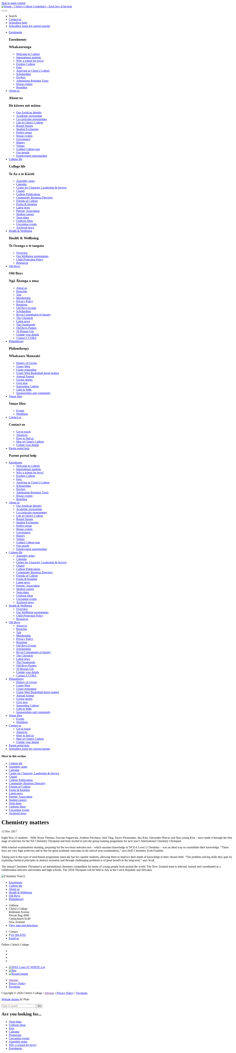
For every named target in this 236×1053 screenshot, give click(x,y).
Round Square (24, 125)
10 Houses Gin (25, 331)
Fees (19, 67)
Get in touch (23, 431)
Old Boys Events (26, 308)
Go (39, 1006)
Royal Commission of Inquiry (33, 314)
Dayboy (21, 77)
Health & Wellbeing (20, 230)
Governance (23, 139)
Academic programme (29, 115)
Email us (14, 938)
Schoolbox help (18, 22)
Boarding (21, 87)
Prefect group (24, 132)
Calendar (21, 184)
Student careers (25, 214)
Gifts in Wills (24, 389)
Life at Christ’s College (29, 122)
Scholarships (23, 74)
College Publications (28, 194)
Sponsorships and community (33, 393)
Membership (23, 298)
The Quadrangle (25, 324)
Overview (22, 252)
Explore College (25, 64)
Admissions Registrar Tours (32, 80)
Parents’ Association (28, 210)
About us (14, 90)
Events (20, 410)
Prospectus (15, 1035)
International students (28, 57)
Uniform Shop (24, 220)
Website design (10, 999)
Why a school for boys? (30, 60)
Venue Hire (15, 396)
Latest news (23, 207)
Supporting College (27, 386)
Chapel (20, 190)
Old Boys (14, 266)
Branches (21, 291)
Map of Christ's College (30, 441)
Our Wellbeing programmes (32, 256)
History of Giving (26, 363)
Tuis (18, 294)
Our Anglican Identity (29, 112)
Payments (14, 986)
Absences (21, 435)
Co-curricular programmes (31, 119)
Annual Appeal (25, 376)
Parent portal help (19, 448)
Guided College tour (28, 149)
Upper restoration (26, 369)
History (20, 142)
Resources (22, 262)
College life (15, 159)
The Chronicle (24, 318)
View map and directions (23, 925)
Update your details (27, 334)
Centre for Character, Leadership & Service (41, 187)
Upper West (23, 366)
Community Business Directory (34, 197)
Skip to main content (13, 3)
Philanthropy (16, 341)
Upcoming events (26, 224)
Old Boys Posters (26, 327)
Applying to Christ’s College (33, 70)
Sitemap (13, 980)
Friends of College (27, 200)
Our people (22, 152)
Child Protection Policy (29, 259)
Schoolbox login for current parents (29, 26)
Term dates (22, 217)
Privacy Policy (24, 301)
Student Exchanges (27, 129)
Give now (22, 383)
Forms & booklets (26, 204)
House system (24, 84)
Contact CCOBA (26, 337)
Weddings (22, 413)
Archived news (25, 227)
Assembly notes (25, 180)
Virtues (20, 145)
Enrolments (15, 32)
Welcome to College (28, 54)
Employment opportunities (31, 155)
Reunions (21, 304)
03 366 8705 (18, 935)
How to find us (25, 438)
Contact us (15, 19)
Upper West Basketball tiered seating (37, 373)
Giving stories (24, 379)
